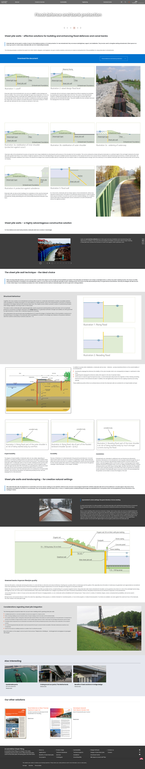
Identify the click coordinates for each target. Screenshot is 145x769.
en (129, 2)
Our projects (42, 757)
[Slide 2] (71, 28)
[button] (47, 263)
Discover (17, 2)
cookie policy (83, 762)
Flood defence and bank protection (112, 58)
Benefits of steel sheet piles (26, 30)
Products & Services (39, 2)
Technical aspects (78, 752)
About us (41, 750)
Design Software (95, 750)
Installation (76, 755)
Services (58, 755)
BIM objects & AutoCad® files (98, 757)
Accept (25, 765)
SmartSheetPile (77, 757)
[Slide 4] (78, 28)
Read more (30, 718)
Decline (31, 765)
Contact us (111, 750)
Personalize (38, 765)
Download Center (108, 2)
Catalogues (59, 757)
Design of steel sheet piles (97, 752)
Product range (60, 750)
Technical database (61, 752)
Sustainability (63, 2)
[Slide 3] (74, 28)
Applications (42, 752)
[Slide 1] (67, 28)
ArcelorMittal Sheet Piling (4, 2)
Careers (110, 752)
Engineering (85, 2)
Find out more (9, 688)
